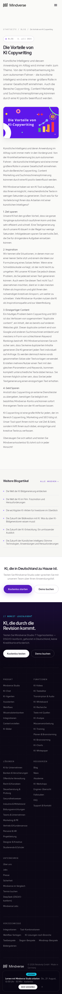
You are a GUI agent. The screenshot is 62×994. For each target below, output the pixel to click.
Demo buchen (46, 589)
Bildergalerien (10, 945)
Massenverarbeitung (44, 723)
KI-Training (39, 728)
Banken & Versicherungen (15, 773)
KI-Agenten (8, 696)
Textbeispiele (9, 940)
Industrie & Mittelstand (14, 803)
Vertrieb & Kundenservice (15, 825)
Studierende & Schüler (13, 847)
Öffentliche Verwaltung (14, 778)
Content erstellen (11, 723)
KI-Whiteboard (41, 701)
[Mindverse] (14, 5)
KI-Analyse (39, 718)
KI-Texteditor (40, 690)
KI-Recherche (40, 707)
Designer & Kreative (12, 841)
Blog (23, 29)
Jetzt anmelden (28, 987)
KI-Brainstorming (42, 739)
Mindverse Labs (10, 906)
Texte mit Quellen (42, 712)
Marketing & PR (10, 820)
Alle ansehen (49, 481)
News (36, 773)
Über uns (7, 864)
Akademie (38, 778)
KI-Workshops (40, 783)
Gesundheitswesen (12, 798)
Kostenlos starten (18, 589)
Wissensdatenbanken (13, 712)
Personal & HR (10, 831)
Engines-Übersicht (42, 789)
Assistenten (8, 701)
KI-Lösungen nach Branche (38, 935)
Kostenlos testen (16, 653)
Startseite (10, 29)
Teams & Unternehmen (14, 814)
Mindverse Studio (11, 685)
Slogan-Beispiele (27, 940)
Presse (6, 875)
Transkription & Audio (44, 696)
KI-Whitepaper (41, 750)
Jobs (5, 869)
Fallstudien (39, 794)
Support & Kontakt (42, 805)
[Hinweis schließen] (42, 987)
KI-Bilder (7, 728)
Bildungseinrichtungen (14, 809)
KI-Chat (7, 690)
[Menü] (55, 5)
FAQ (36, 800)
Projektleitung (10, 836)
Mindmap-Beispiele (48, 940)
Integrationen (9, 718)
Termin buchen (10, 891)
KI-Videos (38, 685)
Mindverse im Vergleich (14, 886)
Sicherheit (8, 880)
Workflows (8, 707)
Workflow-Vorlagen (12, 935)
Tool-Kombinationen (30, 929)
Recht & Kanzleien (12, 783)
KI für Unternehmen (12, 767)
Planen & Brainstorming (45, 734)
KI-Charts (38, 745)
